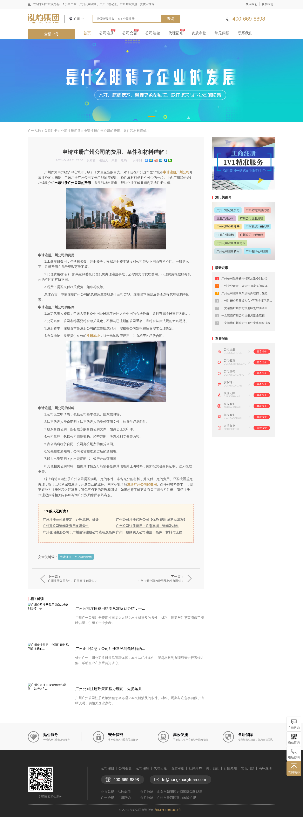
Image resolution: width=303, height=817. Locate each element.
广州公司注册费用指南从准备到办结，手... (110, 608)
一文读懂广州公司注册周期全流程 (243, 315)
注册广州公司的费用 (142, 484)
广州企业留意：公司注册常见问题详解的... (110, 649)
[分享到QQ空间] (151, 160)
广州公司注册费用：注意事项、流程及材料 (147, 526)
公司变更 (129, 33)
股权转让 (229, 382)
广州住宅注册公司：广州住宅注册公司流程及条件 (79, 532)
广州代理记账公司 (228, 210)
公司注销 (152, 33)
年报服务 (229, 415)
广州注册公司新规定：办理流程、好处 (71, 519)
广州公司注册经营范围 (230, 243)
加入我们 (251, 4)
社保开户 (195, 768)
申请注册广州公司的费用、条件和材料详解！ (117, 131)
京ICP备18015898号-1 (169, 809)
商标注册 (265, 768)
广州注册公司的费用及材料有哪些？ (161, 580)
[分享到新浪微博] (156, 160)
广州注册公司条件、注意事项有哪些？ (72, 580)
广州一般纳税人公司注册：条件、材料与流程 (149, 532)
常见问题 (222, 33)
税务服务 (229, 404)
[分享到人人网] (165, 160)
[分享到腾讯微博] (160, 160)
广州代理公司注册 (228, 226)
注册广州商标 (225, 234)
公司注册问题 (71, 131)
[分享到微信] (170, 160)
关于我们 (212, 768)
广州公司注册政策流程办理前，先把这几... (110, 689)
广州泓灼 (34, 131)
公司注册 (106, 33)
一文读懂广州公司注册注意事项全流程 (245, 323)
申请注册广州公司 (176, 172)
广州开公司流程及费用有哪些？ (66, 526)
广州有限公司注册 (257, 251)
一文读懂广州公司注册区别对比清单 (244, 308)
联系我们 (267, 4)
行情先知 (230, 768)
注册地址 (93, 336)
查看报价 (262, 351)
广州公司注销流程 (251, 234)
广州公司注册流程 (251, 218)
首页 (87, 33)
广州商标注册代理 (257, 226)
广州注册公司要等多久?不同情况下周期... (248, 300)
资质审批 (198, 33)
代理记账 (175, 33)
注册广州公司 (225, 218)
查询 (170, 19)
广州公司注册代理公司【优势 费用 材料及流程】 (151, 519)
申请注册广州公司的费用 (76, 557)
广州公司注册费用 (228, 251)
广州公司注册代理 (257, 210)
